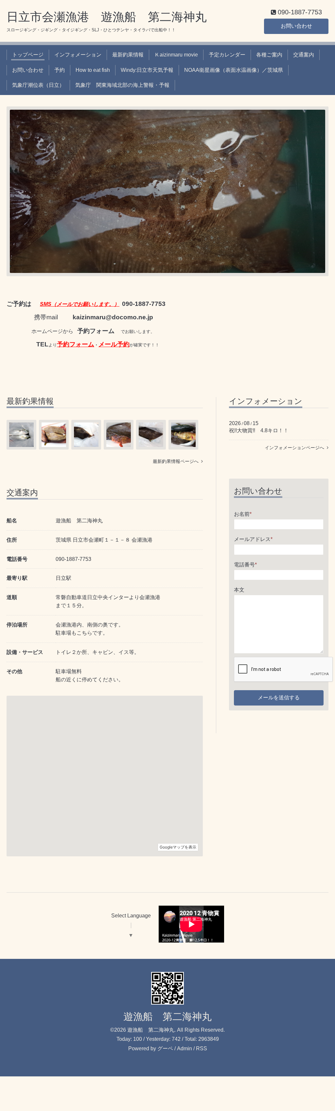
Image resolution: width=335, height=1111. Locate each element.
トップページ (28, 54)
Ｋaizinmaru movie (176, 54)
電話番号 (245, 564)
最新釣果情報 (128, 54)
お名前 (243, 514)
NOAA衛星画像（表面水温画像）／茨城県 (233, 70)
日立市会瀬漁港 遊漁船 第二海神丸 (107, 17)
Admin (184, 1048)
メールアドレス (253, 539)
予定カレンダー (227, 54)
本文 (239, 590)
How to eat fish (93, 70)
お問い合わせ (296, 26)
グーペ (165, 1048)
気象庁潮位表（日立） (38, 85)
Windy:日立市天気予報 (147, 70)
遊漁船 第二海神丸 (167, 1016)
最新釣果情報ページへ (177, 461)
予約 (59, 70)
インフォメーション (77, 54)
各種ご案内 (269, 54)
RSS (201, 1048)
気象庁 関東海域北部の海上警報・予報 (122, 85)
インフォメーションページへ (296, 447)
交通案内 (303, 54)
